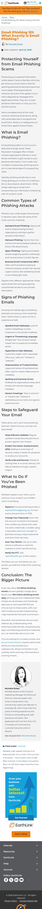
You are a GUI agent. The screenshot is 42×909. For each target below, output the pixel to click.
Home (4, 17)
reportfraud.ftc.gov (13, 556)
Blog (12, 17)
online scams (30, 145)
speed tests (25, 758)
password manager (25, 531)
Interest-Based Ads (28, 901)
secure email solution (11, 642)
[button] (21, 845)
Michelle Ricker (16, 44)
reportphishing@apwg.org (17, 510)
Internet (22, 746)
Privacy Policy (11, 901)
